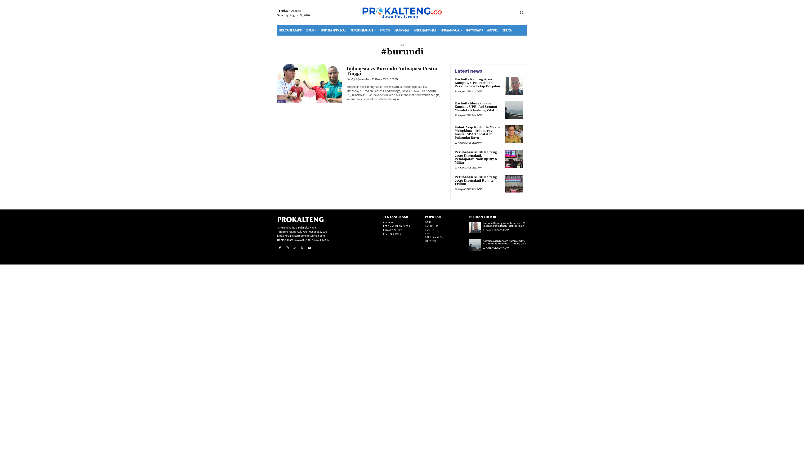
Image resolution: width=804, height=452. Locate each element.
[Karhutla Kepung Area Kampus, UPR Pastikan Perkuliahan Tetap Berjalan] (514, 86)
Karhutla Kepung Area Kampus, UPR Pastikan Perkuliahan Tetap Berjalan (477, 82)
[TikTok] (294, 247)
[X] (302, 247)
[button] (522, 13)
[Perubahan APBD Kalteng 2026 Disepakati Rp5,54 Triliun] (514, 184)
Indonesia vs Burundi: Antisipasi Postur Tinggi (392, 71)
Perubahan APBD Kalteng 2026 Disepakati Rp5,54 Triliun (476, 180)
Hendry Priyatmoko (357, 79)
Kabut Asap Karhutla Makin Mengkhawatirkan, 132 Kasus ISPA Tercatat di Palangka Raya (477, 132)
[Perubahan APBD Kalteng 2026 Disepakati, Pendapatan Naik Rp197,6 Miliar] (514, 159)
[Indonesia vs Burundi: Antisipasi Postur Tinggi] (309, 83)
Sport (281, 101)
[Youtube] (309, 247)
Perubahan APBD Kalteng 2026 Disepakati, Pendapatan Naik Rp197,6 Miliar (476, 157)
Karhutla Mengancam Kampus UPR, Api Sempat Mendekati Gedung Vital (476, 106)
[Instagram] (287, 247)
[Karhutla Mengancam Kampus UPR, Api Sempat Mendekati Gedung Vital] (514, 110)
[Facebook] (279, 247)
